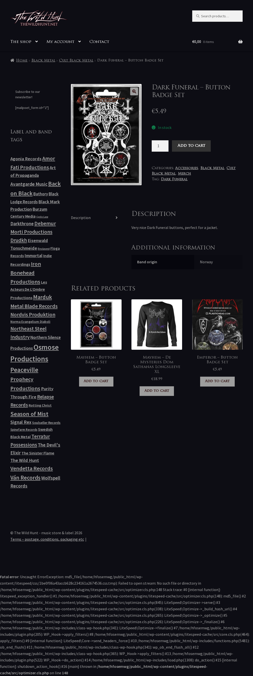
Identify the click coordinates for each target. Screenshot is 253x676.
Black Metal (43, 60)
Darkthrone (22, 223)
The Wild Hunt (24, 460)
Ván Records (25, 477)
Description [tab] (81, 217)
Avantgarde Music (28, 184)
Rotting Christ (40, 405)
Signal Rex (20, 422)
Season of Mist (29, 414)
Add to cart (191, 146)
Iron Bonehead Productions (25, 272)
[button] (134, 91)
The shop (20, 42)
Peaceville (24, 370)
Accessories (186, 168)
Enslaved (44, 248)
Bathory (40, 194)
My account (60, 42)
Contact (99, 42)
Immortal (33, 255)
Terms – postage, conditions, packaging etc (47, 539)
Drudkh (18, 240)
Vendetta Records (31, 468)
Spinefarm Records (23, 429)
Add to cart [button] (96, 381)
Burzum (40, 209)
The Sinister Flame (37, 453)
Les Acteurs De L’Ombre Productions (28, 290)
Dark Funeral (174, 179)
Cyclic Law (42, 216)
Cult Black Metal (76, 60)
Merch (184, 174)
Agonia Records (26, 159)
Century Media (23, 216)
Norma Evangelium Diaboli (30, 322)
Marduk (42, 297)
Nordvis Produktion (32, 314)
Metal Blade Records (34, 306)
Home (21, 60)
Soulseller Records (46, 422)
